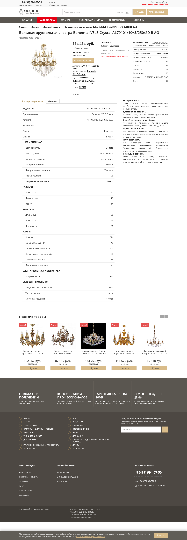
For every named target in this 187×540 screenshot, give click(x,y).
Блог (21, 486)
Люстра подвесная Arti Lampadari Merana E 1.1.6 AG (154, 352)
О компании (117, 19)
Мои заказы (63, 472)
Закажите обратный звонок (155, 4)
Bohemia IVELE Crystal (84, 72)
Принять (161, 535)
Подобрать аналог (83, 60)
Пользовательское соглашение (82, 517)
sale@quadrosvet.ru (145, 481)
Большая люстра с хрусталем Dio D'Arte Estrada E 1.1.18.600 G (32, 352)
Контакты (138, 19)
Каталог (27, 19)
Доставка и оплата (91, 19)
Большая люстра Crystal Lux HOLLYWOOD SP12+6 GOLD (94, 352)
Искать (139, 12)
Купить (33, 368)
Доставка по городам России (150, 485)
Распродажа (47, 19)
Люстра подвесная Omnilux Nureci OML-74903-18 (63, 352)
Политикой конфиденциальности (90, 536)
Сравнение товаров (58, 5)
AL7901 (82, 87)
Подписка (62, 481)
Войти (52, 2)
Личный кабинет (67, 465)
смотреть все (160, 42)
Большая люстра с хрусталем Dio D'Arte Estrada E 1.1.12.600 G (124, 352)
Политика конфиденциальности (83, 515)
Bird (127, 12)
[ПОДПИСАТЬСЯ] (165, 430)
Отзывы (38, 38)
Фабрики (66, 19)
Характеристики (26, 38)
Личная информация (67, 477)
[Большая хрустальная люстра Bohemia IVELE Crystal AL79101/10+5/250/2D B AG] (44, 60)
